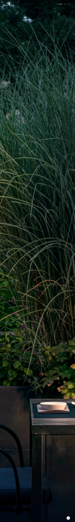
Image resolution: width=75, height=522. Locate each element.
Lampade (60, 4)
